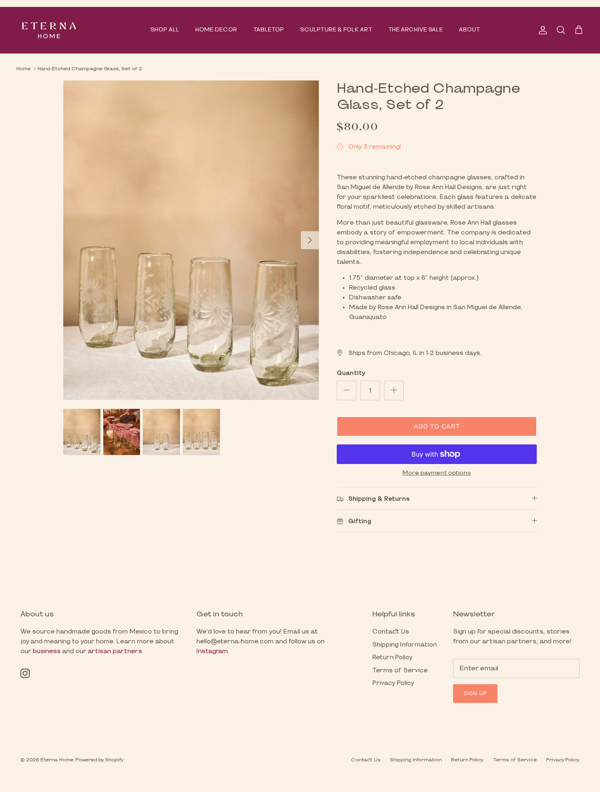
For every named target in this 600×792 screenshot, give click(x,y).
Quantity (351, 373)
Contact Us (390, 632)
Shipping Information (404, 645)
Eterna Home (56, 759)
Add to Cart (436, 426)
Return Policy (392, 657)
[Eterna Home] (49, 30)
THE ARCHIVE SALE (415, 30)
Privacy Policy (393, 683)
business (46, 651)
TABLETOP (268, 30)
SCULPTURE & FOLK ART (336, 30)
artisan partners (115, 651)
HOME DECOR (216, 30)
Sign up (475, 693)
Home (23, 68)
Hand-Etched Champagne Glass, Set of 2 (90, 68)
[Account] (541, 30)
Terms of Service (400, 670)
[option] (191, 240)
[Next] (310, 240)
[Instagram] (25, 673)
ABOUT (469, 30)
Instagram (212, 651)
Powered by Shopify (100, 759)
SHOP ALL (164, 30)
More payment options (436, 473)
